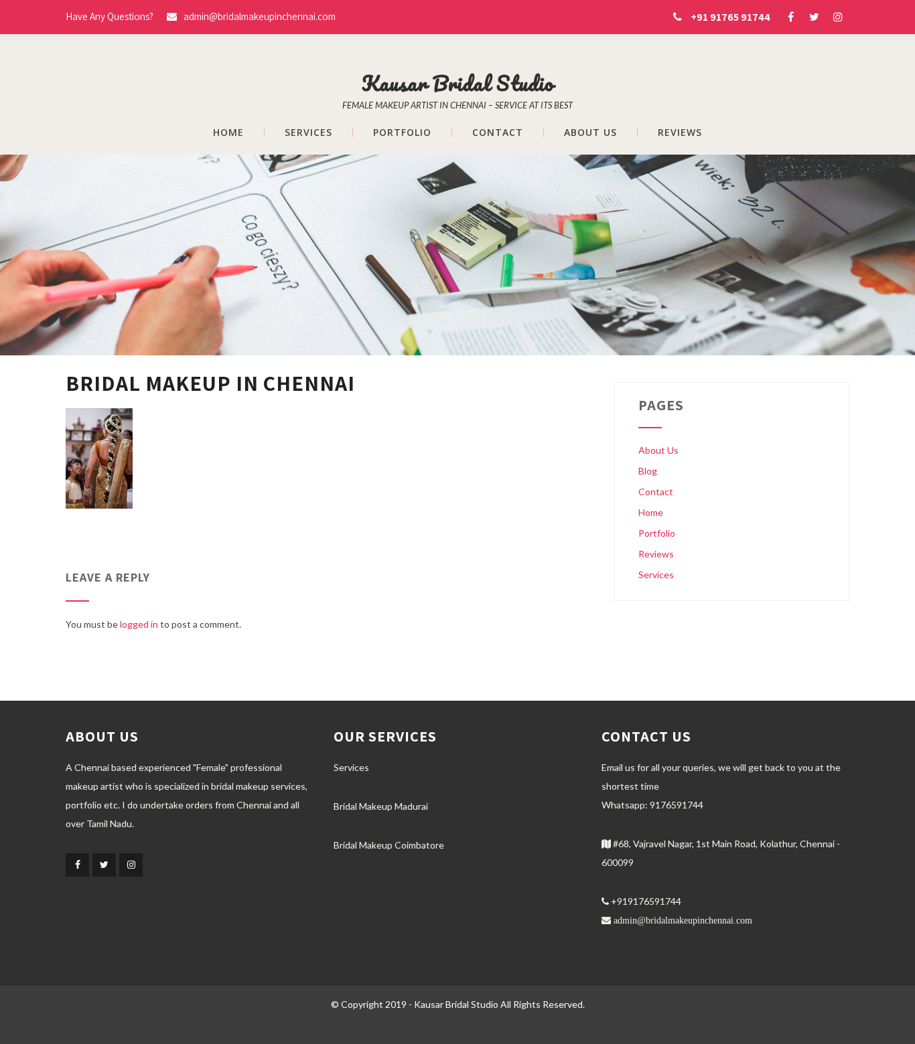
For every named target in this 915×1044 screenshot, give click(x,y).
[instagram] (837, 16)
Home (228, 132)
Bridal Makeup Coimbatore (389, 845)
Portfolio (402, 132)
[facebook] (790, 16)
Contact (497, 132)
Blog (647, 470)
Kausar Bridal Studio (458, 83)
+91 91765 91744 (730, 17)
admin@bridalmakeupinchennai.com (260, 16)
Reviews (680, 132)
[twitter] (814, 16)
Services (308, 132)
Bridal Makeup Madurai (381, 806)
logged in (139, 624)
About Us (590, 132)
